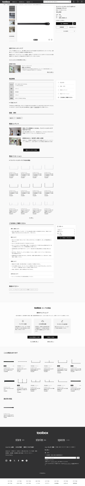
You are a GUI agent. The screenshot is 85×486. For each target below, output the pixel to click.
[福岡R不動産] (10, 483)
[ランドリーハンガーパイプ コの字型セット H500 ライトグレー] (37, 167)
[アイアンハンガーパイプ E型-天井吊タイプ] (35, 381)
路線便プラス (41, 329)
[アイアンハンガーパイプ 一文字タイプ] (22, 361)
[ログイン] (73, 1)
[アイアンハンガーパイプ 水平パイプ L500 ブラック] (9, 361)
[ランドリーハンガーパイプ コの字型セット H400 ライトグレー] (13, 167)
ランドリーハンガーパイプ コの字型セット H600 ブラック (48, 193)
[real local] (65, 483)
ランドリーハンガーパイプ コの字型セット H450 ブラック (25, 193)
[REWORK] (75, 483)
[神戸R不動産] (75, 481)
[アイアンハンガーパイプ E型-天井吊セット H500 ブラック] (22, 381)
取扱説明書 (36, 107)
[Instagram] (6, 460)
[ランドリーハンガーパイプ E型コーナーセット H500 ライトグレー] (37, 203)
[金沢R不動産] (47, 481)
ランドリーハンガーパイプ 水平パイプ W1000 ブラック (9, 415)
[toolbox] (42, 432)
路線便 (37, 328)
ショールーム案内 (9, 447)
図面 (31, 107)
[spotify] (26, 460)
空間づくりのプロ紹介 (29, 447)
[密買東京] (47, 483)
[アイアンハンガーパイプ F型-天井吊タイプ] (49, 381)
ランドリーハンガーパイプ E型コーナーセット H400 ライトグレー (13, 211)
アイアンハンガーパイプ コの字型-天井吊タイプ (35, 369)
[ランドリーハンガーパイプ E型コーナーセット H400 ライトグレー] (13, 203)
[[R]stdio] (56, 483)
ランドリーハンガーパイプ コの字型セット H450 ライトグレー (25, 175)
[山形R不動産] (19, 481)
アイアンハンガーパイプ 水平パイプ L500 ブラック (9, 369)
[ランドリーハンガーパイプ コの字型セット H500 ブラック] (37, 185)
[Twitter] (14, 460)
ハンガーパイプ (21, 4)
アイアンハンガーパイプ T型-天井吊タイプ (48, 369)
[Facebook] (18, 460)
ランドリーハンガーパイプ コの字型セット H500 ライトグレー (37, 175)
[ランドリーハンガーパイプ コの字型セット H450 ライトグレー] (25, 167)
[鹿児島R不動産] (19, 483)
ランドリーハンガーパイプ (28, 4)
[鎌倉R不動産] (37, 481)
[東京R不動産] (10, 481)
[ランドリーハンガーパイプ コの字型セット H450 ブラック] (25, 185)
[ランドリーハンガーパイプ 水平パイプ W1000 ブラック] (9, 407)
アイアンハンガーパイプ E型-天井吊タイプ (35, 389)
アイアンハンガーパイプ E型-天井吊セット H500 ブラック (22, 389)
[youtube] (22, 460)
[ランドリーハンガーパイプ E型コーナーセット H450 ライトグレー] (25, 203)
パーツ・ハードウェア (15, 4)
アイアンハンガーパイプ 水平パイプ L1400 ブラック (75, 389)
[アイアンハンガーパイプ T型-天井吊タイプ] (49, 361)
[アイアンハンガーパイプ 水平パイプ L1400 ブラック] (76, 381)
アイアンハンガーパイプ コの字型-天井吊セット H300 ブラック (62, 370)
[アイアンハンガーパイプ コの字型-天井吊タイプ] (35, 361)
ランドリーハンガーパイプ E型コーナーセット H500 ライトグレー (37, 211)
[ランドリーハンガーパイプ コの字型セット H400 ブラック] (13, 185)
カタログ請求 (19, 447)
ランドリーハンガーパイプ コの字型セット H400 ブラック (13, 193)
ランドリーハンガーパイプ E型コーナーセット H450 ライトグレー (25, 211)
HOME (4, 4)
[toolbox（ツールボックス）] (6, 2)
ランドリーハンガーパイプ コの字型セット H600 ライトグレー (48, 175)
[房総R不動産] (28, 481)
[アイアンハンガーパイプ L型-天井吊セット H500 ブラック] (76, 361)
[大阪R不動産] (65, 481)
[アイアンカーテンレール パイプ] (9, 381)
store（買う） (8, 4)
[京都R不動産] (56, 481)
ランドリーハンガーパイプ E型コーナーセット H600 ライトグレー (48, 211)
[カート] (77, 1)
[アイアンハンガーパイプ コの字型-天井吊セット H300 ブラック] (62, 361)
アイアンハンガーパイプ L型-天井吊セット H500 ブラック (76, 369)
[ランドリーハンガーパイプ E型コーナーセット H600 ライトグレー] (49, 203)
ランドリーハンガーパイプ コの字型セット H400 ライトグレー (13, 175)
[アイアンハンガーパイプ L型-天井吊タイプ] (62, 381)
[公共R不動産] (37, 483)
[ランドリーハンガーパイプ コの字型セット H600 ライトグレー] (49, 167)
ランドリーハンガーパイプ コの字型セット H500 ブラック (37, 193)
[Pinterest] (10, 460)
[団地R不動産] (28, 483)
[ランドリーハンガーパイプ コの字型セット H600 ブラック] (49, 185)
